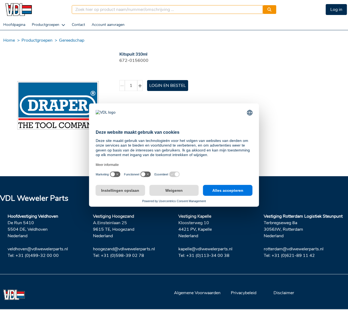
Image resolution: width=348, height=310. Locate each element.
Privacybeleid (243, 293)
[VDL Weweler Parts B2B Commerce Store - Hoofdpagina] (18, 9)
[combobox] (165, 9)
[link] (14, 25)
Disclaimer (284, 293)
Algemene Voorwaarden (197, 293)
